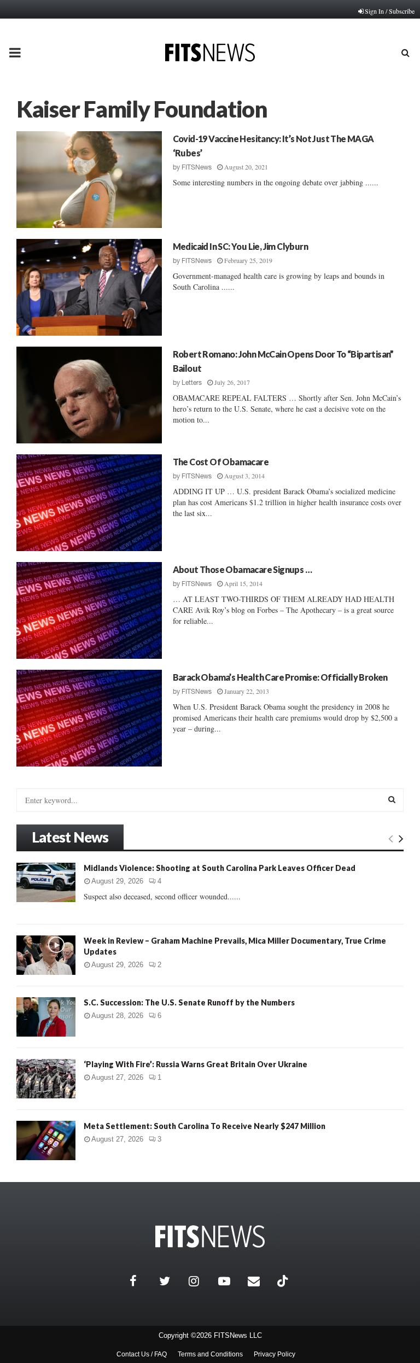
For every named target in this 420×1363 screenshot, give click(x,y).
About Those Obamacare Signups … (242, 569)
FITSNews (197, 167)
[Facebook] (142, 1281)
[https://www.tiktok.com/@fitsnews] (283, 1281)
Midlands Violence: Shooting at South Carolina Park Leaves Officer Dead (219, 868)
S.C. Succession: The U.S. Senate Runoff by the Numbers (189, 1002)
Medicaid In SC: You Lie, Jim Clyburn (240, 246)
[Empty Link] (391, 838)
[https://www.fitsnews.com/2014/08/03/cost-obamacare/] (89, 502)
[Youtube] (230, 1281)
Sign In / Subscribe (390, 11)
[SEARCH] (392, 799)
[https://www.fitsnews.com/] (210, 1236)
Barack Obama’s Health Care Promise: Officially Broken (280, 677)
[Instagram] (201, 1281)
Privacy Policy (274, 1354)
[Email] (260, 1281)
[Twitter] (171, 1281)
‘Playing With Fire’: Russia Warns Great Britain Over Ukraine (195, 1064)
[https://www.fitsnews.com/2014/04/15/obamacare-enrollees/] (89, 610)
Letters (192, 383)
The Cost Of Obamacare (221, 462)
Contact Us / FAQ (141, 1354)
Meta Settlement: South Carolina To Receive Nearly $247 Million (204, 1126)
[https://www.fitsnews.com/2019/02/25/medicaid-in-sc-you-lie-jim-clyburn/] (89, 287)
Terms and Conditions (210, 1354)
